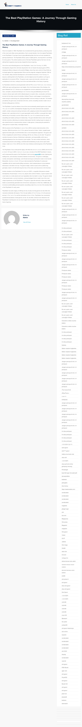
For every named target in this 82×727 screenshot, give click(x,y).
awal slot (64, 551)
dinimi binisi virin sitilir (68, 108)
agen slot (64, 671)
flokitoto (64, 345)
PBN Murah (65, 667)
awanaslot (65, 703)
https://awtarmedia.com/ (68, 489)
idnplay (64, 654)
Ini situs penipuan (67, 228)
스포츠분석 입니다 (67, 444)
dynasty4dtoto (66, 476)
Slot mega (65, 545)
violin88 (64, 602)
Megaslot (64, 525)
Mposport (64, 618)
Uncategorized (14, 41)
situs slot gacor (66, 586)
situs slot (64, 457)
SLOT (63, 538)
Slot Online (65, 486)
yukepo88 (64, 625)
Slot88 (63, 548)
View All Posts (27, 222)
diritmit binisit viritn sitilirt (69, 561)
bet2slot (64, 700)
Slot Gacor (65, 592)
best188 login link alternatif (69, 473)
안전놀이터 (65, 558)
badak (63, 70)
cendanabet (65, 492)
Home (67, 4)
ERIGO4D (65, 400)
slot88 (63, 576)
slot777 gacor (65, 451)
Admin (6, 41)
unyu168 (64, 615)
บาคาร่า (64, 396)
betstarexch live (66, 43)
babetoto (64, 479)
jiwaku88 (64, 697)
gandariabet (65, 90)
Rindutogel (65, 470)
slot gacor (64, 582)
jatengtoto (64, 483)
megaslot (64, 528)
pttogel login (65, 509)
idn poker (64, 622)
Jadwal (64, 542)
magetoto (64, 506)
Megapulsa (65, 519)
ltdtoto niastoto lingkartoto (69, 348)
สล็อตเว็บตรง (65, 393)
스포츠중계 (65, 461)
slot (63, 512)
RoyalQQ (64, 677)
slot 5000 (64, 651)
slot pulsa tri (65, 579)
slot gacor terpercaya (68, 628)
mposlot (64, 635)
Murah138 (65, 684)
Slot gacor (65, 532)
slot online (65, 631)
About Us (73, 4)
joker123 (64, 694)
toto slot (64, 515)
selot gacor (65, 448)
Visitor (63, 535)
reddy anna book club (68, 454)
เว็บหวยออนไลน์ (66, 390)
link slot (64, 555)
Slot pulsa (64, 522)
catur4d (64, 661)
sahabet (64, 128)
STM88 (64, 52)
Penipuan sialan (66, 250)
